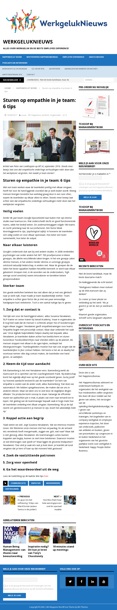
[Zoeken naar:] (98, 79)
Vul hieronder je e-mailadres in (94, 173)
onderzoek (88, 426)
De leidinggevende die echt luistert (96, 282)
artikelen (87, 430)
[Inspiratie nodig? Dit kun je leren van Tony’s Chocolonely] (39, 535)
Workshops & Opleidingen (14, 69)
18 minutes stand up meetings (63, 548)
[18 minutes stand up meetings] (64, 535)
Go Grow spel (38, 69)
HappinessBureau (91, 376)
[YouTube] (103, 581)
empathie (36, 483)
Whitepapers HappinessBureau (42, 57)
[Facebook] (81, 581)
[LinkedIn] (92, 581)
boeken (98, 430)
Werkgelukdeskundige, (99, 406)
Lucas (24, 115)
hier (46, 476)
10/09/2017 (12, 115)
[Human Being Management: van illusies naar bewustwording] (14, 535)
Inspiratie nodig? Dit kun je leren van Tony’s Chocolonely (38, 551)
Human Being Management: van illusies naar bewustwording (14, 551)
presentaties (89, 433)
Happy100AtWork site (12, 74)
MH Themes (83, 607)
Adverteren (54, 69)
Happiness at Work (12, 57)
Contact (31, 74)
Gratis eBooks (96, 57)
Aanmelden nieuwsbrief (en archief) (81, 69)
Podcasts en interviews (14, 63)
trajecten (94, 423)
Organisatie (55, 115)
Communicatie (18, 483)
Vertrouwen (12, 489)
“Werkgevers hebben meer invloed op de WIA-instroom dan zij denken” (95, 290)
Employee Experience (73, 57)
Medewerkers (53, 483)
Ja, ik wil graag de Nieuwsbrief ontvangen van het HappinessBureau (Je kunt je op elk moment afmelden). (96, 187)
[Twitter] (70, 581)
